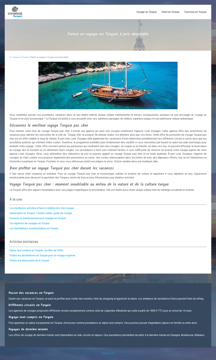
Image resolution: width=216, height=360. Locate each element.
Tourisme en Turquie (195, 11)
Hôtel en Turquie (170, 11)
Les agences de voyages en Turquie (29, 223)
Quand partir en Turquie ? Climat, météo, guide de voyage (40, 213)
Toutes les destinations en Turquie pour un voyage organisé (42, 255)
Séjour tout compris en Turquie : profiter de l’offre (36, 250)
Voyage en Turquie (146, 11)
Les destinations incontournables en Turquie (33, 228)
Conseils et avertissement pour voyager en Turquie (37, 218)
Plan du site (108, 353)
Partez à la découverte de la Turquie (29, 260)
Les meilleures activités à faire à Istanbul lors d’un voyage (41, 208)
